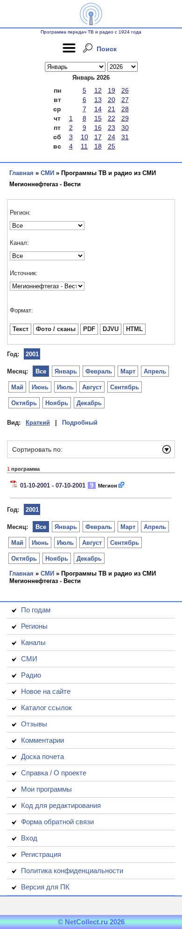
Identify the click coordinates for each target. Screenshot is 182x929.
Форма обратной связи (57, 822)
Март (127, 371)
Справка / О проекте (53, 773)
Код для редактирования (61, 805)
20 (111, 99)
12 (98, 90)
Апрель (155, 371)
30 (125, 127)
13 (98, 99)
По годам (35, 610)
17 (98, 137)
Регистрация (41, 854)
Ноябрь (56, 403)
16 (98, 127)
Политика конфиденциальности (72, 871)
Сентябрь (124, 387)
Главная (21, 173)
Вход (29, 838)
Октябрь (24, 403)
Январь (66, 371)
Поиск (107, 49)
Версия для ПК (45, 887)
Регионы (34, 626)
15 (98, 118)
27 (125, 99)
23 (111, 127)
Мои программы (46, 789)
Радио (31, 675)
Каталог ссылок (46, 708)
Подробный (80, 422)
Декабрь (89, 403)
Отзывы (34, 724)
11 (84, 146)
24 (111, 137)
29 (125, 118)
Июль (65, 387)
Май (17, 387)
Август (92, 387)
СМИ (47, 173)
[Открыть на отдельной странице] (121, 485)
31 (125, 137)
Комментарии (42, 740)
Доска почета (42, 756)
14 (98, 109)
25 (111, 146)
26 (125, 90)
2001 (32, 354)
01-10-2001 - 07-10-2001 (52, 485)
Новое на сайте (45, 691)
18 (98, 146)
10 (84, 137)
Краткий (38, 422)
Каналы (33, 642)
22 (111, 118)
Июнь (40, 387)
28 (125, 109)
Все (40, 371)
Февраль (98, 371)
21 (111, 109)
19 (111, 90)
